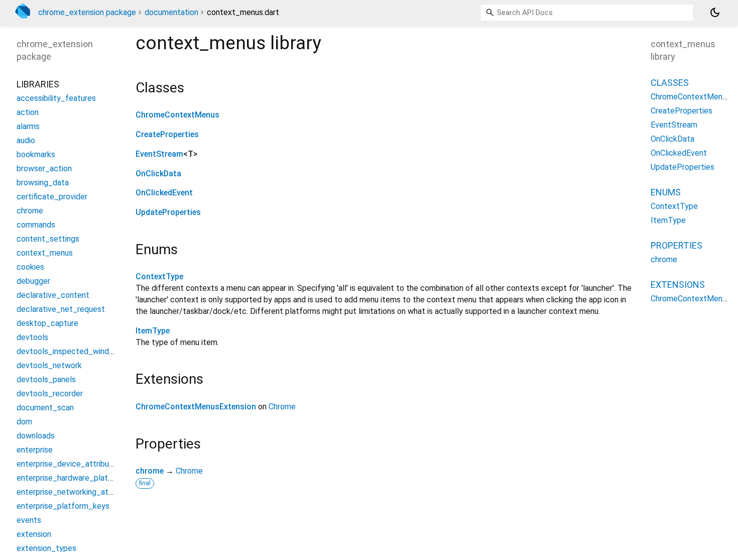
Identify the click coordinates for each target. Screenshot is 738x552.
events (29, 520)
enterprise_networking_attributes (77, 492)
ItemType (153, 331)
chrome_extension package (87, 12)
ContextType (159, 276)
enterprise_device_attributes (69, 464)
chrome (150, 471)
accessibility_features (56, 98)
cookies (30, 267)
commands (36, 225)
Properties (676, 245)
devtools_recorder (50, 393)
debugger (33, 281)
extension (34, 534)
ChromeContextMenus (177, 115)
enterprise (35, 450)
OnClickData (158, 173)
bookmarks (36, 154)
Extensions (678, 284)
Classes (670, 82)
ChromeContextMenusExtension (196, 406)
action (28, 112)
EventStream (159, 154)
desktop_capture (47, 323)
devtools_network (49, 365)
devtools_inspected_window (68, 351)
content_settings (48, 239)
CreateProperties (167, 134)
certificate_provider (52, 196)
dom (24, 421)
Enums (666, 192)
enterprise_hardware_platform (71, 478)
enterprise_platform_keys (63, 506)
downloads (36, 435)
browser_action (44, 168)
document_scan (45, 407)
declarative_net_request (61, 309)
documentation (171, 12)
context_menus (45, 253)
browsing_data (43, 182)
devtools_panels (46, 379)
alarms (28, 126)
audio (26, 140)
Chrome (282, 406)
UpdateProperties (168, 212)
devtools (32, 337)
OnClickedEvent (164, 192)
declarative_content (53, 295)
